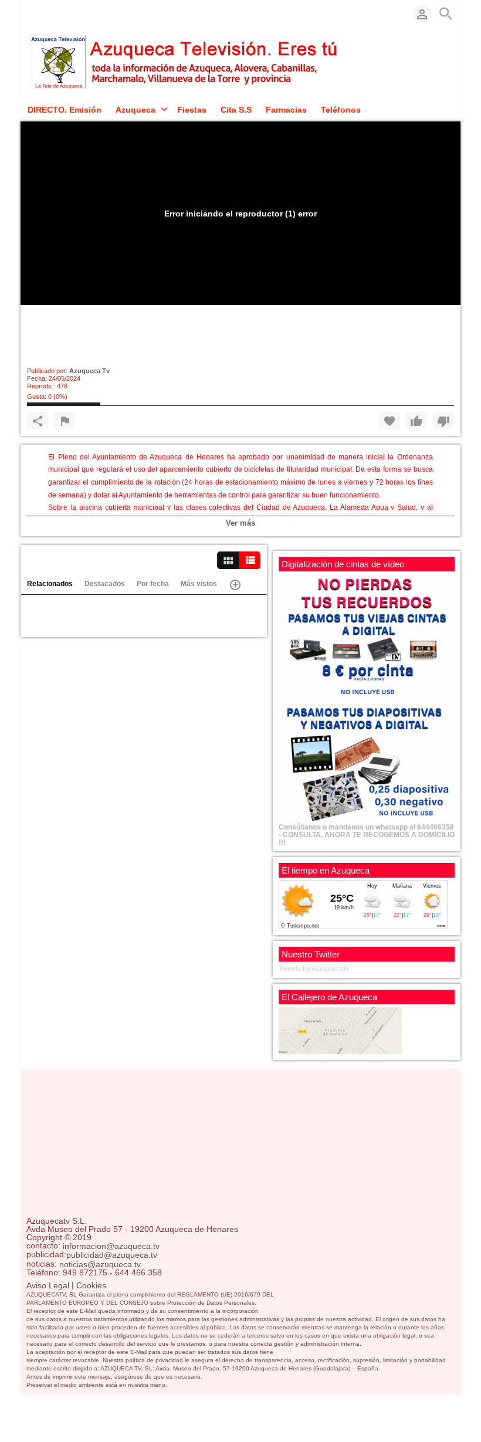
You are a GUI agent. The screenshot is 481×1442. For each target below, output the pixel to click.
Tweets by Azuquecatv (314, 968)
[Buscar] (446, 13)
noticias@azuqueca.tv (100, 1264)
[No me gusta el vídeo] (443, 420)
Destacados (104, 584)
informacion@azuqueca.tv (111, 1246)
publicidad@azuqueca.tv (111, 1255)
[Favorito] (389, 420)
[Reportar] (64, 420)
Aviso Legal (47, 1285)
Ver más (240, 523)
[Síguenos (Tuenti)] (85, 13)
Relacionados (50, 584)
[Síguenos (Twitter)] (50, 13)
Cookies (91, 1285)
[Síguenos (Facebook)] (32, 13)
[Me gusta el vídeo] (416, 420)
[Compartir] (37, 420)
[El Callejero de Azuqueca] (340, 1030)
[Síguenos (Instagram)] (67, 13)
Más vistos (199, 584)
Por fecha (153, 584)
